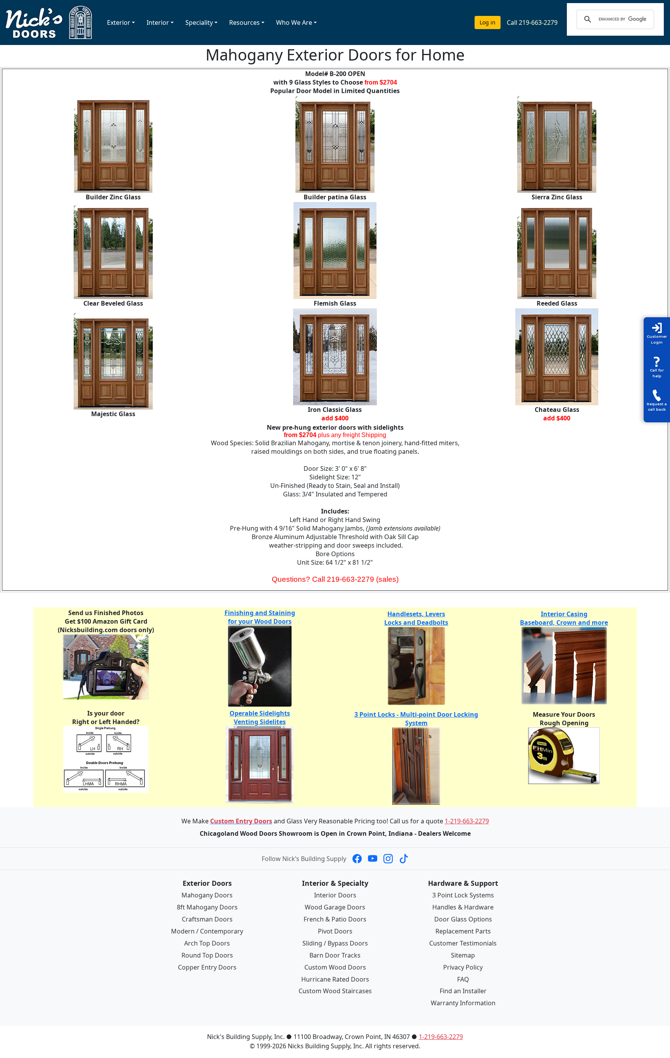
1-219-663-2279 (467, 821)
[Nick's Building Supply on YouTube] (372, 858)
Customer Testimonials (463, 943)
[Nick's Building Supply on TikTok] (403, 858)
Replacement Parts (463, 931)
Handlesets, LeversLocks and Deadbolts (416, 618)
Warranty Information (463, 1003)
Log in (488, 22)
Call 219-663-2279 (532, 22)
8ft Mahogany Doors (207, 907)
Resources (244, 22)
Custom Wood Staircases (335, 991)
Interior (158, 22)
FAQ (463, 979)
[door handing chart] (106, 758)
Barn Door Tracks (335, 955)
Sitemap (463, 955)
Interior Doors (335, 895)
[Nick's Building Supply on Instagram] (388, 858)
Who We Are (294, 22)
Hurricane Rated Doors (335, 979)
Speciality (199, 22)
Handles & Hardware (463, 907)
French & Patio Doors (335, 919)
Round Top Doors (207, 955)
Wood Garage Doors (335, 907)
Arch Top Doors (207, 943)
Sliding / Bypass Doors (335, 943)
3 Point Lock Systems (463, 895)
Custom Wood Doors (335, 967)
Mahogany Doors (207, 895)
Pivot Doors (335, 931)
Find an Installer (463, 991)
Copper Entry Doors (207, 967)
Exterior (118, 22)
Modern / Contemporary (207, 931)
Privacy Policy (463, 967)
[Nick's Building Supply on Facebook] (357, 858)
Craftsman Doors (207, 919)
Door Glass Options (463, 919)
